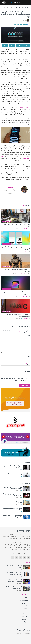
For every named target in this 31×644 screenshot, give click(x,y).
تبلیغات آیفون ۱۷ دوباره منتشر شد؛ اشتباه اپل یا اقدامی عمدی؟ (13, 573)
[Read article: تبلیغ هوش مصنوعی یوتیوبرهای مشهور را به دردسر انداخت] (15, 261)
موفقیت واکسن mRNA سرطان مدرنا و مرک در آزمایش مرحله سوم (12, 516)
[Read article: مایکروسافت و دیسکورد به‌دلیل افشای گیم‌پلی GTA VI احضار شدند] (26, 581)
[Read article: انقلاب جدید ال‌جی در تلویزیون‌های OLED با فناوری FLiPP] (26, 495)
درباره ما (28, 630)
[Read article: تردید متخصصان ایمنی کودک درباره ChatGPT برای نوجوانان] (15, 238)
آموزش (26, 606)
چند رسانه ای (25, 622)
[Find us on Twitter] (28, 557)
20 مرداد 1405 (18, 476)
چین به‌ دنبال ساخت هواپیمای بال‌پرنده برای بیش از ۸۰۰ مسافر (12, 487)
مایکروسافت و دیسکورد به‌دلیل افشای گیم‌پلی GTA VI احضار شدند (12, 580)
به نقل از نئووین (24, 107)
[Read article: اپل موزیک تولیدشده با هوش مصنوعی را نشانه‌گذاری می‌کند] (15, 306)
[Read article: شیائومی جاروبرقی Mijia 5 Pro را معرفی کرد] (26, 474)
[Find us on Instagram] (16, 557)
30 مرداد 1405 (18, 228)
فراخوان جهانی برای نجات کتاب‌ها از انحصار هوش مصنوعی (13, 587)
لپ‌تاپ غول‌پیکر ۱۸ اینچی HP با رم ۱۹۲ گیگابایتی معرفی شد (13, 502)
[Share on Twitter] (12, 45)
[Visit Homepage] (16, 2)
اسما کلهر (21, 20)
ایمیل (28, 364)
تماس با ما (21, 630)
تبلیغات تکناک (11, 629)
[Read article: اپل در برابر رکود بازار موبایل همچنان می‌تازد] (26, 567)
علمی (27, 611)
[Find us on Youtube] (24, 557)
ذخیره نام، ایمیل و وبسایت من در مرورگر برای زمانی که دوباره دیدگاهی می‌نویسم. (14, 379)
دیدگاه (27, 335)
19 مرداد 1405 (18, 469)
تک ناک (28, 7)
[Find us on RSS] (12, 557)
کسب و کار (25, 614)
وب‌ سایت (27, 371)
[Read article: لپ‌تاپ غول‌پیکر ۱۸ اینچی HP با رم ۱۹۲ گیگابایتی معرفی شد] (26, 502)
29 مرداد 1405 (18, 490)
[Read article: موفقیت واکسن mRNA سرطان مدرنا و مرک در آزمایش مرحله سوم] (26, 517)
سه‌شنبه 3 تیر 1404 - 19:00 (11, 20)
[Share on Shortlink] (26, 45)
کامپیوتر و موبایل (24, 600)
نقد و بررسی (25, 603)
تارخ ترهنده (25, 228)
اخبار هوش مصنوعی (17, 7)
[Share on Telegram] (19, 45)
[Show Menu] (28, 2)
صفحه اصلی (27, 629)
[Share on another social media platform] (5, 45)
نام (28, 356)
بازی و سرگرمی (24, 619)
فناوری (24, 7)
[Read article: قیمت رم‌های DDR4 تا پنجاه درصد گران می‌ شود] (26, 509)
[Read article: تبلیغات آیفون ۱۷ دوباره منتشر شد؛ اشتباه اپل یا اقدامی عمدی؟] (26, 574)
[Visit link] (15, 400)
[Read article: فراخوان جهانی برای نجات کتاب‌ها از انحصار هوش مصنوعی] (15, 216)
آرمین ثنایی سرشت (23, 273)
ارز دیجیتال (25, 608)
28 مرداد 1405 (18, 504)
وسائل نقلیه (25, 616)
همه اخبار (19, 629)
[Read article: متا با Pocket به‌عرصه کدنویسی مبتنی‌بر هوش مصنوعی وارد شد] (15, 283)
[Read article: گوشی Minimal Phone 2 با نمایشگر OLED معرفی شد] (26, 467)
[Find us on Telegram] (20, 557)
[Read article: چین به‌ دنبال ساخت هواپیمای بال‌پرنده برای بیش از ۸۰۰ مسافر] (26, 488)
